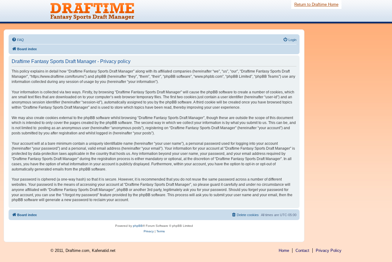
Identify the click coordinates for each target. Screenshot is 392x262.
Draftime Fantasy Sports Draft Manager (96, 11)
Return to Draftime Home (316, 4)
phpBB (138, 225)
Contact (302, 250)
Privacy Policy (328, 250)
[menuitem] (18, 39)
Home (284, 250)
